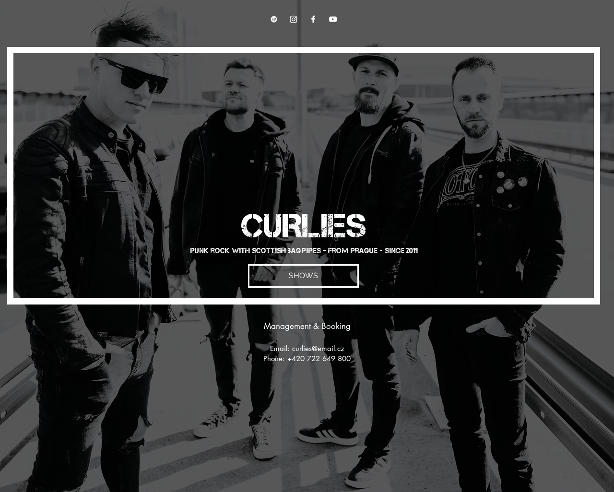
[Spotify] (274, 19)
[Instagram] (293, 19)
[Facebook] (313, 19)
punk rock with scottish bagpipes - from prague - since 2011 (304, 250)
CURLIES (303, 225)
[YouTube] (333, 19)
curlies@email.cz (318, 348)
